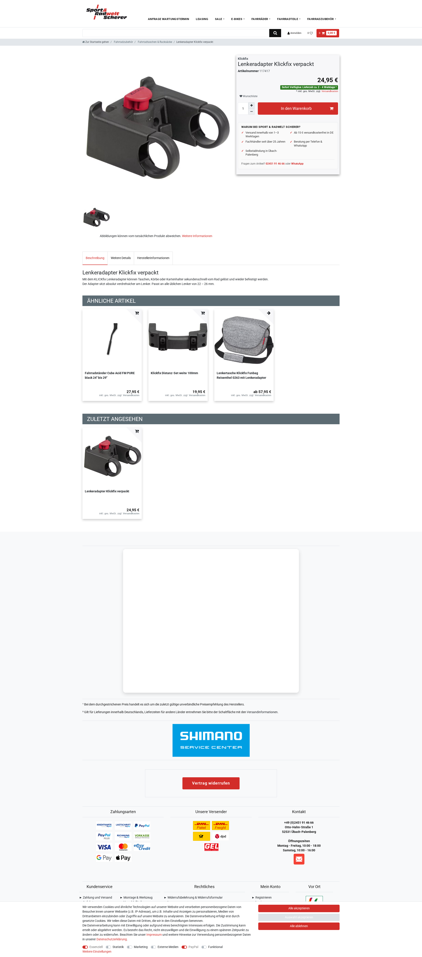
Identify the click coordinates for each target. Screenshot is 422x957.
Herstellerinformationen (153, 258)
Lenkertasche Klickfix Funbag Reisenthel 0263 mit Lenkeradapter (241, 375)
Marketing (141, 947)
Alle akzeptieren (299, 908)
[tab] (95, 258)
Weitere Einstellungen (96, 951)
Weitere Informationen (197, 236)
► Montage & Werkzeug (136, 897)
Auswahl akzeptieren (299, 917)
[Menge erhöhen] (251, 105)
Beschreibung (95, 258)
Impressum (154, 934)
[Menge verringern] (251, 112)
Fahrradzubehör (320, 19)
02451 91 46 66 (275, 163)
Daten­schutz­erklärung (111, 939)
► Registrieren (262, 897)
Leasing (202, 19)
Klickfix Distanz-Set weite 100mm (174, 373)
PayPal (193, 947)
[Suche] (275, 33)
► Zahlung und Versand (95, 897)
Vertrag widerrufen (211, 783)
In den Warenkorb (296, 108)
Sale (218, 19)
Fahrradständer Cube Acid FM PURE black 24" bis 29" (110, 375)
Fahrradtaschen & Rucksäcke (154, 42)
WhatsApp (297, 163)
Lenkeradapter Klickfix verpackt (107, 491)
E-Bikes (236, 19)
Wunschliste (249, 96)
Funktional (215, 947)
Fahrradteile (287, 19)
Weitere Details (121, 258)
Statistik (118, 947)
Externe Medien (168, 947)
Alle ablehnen (299, 926)
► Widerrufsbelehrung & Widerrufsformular (193, 897)
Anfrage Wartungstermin (168, 19)
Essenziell (96, 947)
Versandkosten (329, 91)
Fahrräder (259, 19)
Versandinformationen (262, 712)
